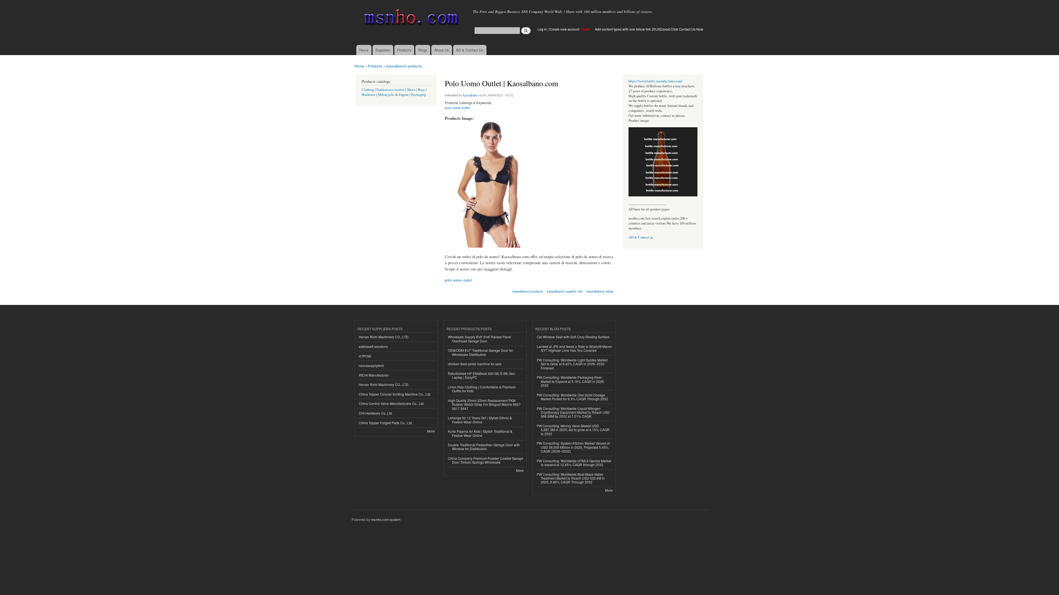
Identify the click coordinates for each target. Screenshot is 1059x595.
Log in (542, 29)
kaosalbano (470, 95)
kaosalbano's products (404, 66)
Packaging (418, 94)
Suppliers (382, 50)
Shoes (411, 89)
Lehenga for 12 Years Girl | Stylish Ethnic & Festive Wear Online (480, 419)
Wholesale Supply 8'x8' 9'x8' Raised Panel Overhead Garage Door (479, 338)
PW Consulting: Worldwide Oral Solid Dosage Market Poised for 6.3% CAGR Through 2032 (572, 397)
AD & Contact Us (469, 50)
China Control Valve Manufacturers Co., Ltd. (391, 403)
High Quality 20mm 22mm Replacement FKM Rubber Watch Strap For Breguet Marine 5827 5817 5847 (484, 404)
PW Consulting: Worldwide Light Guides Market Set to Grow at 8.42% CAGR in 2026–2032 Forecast (572, 364)
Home (363, 50)
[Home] (410, 18)
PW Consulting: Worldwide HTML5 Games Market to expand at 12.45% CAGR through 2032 (574, 462)
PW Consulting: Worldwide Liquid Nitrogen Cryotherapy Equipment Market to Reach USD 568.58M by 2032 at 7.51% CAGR (573, 412)
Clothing (368, 89)
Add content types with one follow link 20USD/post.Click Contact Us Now (649, 29)
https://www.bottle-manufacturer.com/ (656, 81)
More (431, 431)
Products (404, 50)
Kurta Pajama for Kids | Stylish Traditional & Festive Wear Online (480, 433)
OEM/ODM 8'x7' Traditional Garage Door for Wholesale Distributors (480, 352)
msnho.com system (385, 519)
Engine (404, 94)
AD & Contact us (641, 237)
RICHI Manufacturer (374, 375)
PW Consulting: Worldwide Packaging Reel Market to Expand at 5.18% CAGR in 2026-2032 (571, 381)
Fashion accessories (390, 89)
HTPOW (365, 356)
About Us (441, 50)
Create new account (564, 29)
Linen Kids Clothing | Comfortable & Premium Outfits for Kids (482, 389)
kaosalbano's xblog (600, 291)
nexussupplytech (371, 365)
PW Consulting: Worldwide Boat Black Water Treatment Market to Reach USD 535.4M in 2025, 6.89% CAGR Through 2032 (571, 478)
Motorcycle (386, 94)
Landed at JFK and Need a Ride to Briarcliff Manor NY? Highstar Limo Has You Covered (574, 348)
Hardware (368, 94)
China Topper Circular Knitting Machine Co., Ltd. (395, 394)
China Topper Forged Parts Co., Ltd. (386, 422)
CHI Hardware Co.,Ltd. (376, 413)
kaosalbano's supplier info (564, 291)
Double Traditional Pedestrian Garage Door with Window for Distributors (484, 446)
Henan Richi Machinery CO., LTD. (384, 336)
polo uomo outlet (457, 107)
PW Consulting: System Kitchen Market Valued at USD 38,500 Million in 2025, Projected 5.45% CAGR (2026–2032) (573, 447)
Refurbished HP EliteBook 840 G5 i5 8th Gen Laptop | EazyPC (481, 375)
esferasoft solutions (373, 346)
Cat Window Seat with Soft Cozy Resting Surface (573, 336)
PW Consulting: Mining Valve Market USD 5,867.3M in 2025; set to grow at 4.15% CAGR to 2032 (573, 429)
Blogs (422, 50)
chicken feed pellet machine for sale (475, 363)
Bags (421, 89)
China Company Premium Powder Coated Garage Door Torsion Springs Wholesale (485, 460)
